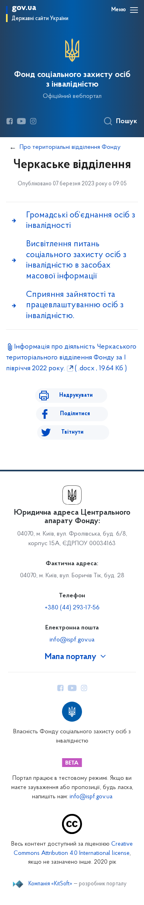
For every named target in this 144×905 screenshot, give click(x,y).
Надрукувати (76, 395)
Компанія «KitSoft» (50, 884)
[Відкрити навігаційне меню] (134, 10)
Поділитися (75, 414)
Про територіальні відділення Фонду (70, 147)
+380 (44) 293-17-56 (72, 608)
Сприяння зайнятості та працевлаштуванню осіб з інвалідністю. (75, 305)
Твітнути (72, 432)
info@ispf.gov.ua (72, 640)
